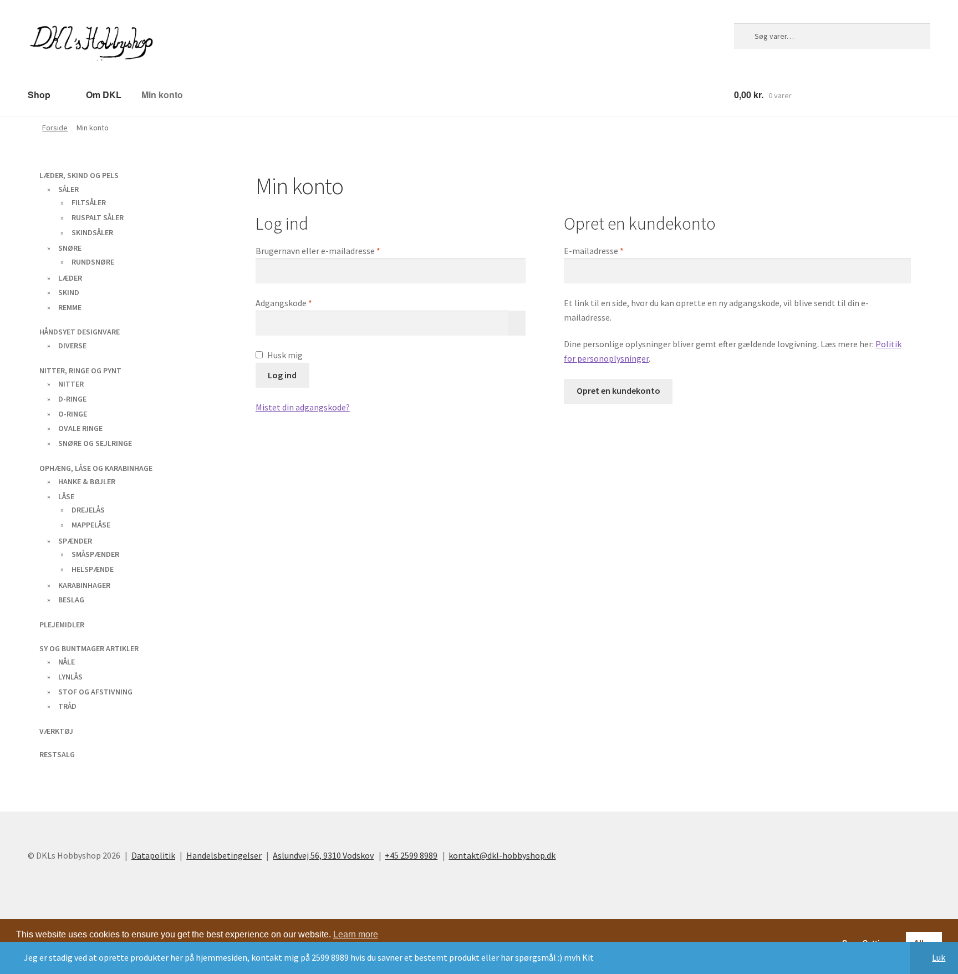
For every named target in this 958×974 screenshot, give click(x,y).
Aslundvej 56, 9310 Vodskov (323, 643)
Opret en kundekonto (618, 389)
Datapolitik (153, 643)
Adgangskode (302, 302)
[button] (26, 740)
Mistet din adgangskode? (303, 406)
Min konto (154, 94)
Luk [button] (938, 957)
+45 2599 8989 (411, 643)
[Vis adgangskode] (517, 323)
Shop (38, 94)
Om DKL (98, 94)
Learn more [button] (355, 722)
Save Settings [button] (868, 731)
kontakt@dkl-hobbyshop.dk (502, 643)
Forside (55, 127)
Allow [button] (924, 731)
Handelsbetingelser (224, 643)
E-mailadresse (612, 250)
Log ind (282, 374)
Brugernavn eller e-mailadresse (336, 250)
